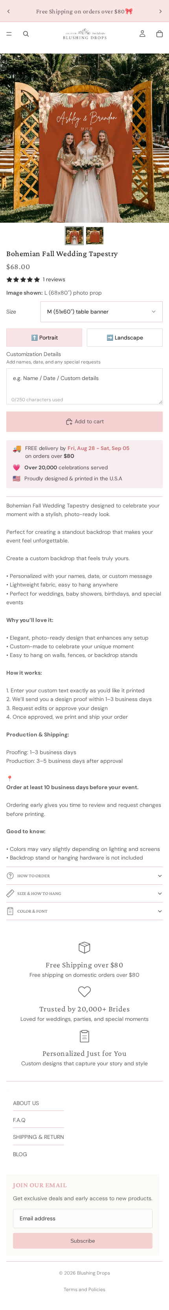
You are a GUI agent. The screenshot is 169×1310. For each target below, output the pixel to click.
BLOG (20, 1154)
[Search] (26, 33)
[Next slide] (160, 11)
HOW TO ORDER (33, 875)
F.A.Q (19, 1120)
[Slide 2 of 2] (94, 235)
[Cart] (159, 33)
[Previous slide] (8, 11)
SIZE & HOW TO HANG (39, 893)
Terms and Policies (84, 1289)
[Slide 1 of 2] (74, 235)
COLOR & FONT (32, 911)
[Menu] (9, 34)
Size (11, 311)
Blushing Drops (93, 1273)
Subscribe (82, 1241)
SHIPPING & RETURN (38, 1136)
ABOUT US (26, 1103)
